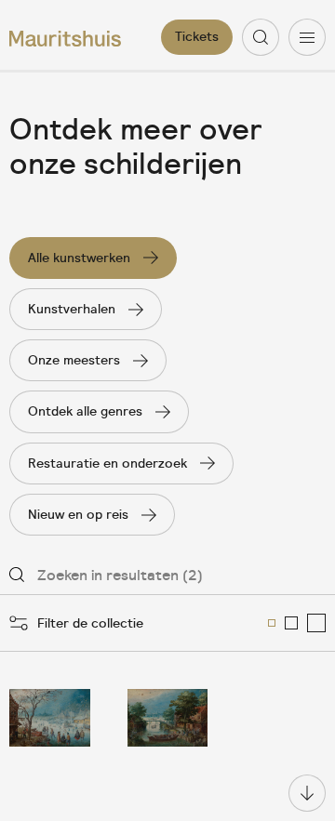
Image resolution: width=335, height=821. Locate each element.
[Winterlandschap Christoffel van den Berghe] (49, 718)
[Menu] (307, 37)
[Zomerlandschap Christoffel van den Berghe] (167, 718)
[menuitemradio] (271, 623)
